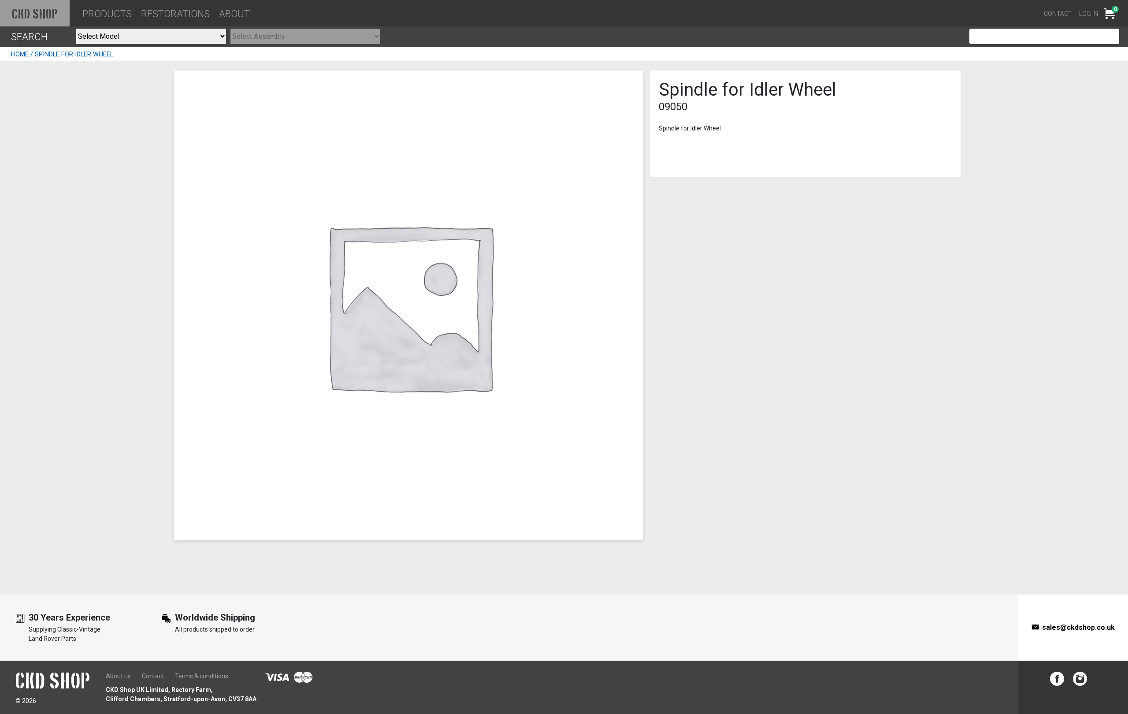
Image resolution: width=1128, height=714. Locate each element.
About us (118, 676)
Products (107, 13)
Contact (1058, 13)
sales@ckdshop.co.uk (1078, 627)
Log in (1088, 13)
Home (20, 54)
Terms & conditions (201, 676)
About (234, 13)
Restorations (175, 13)
